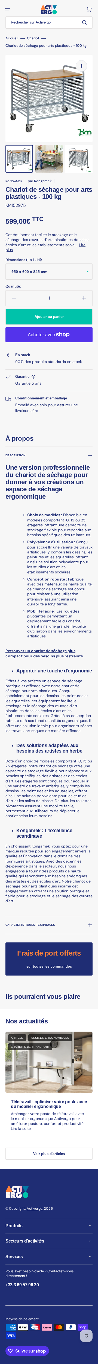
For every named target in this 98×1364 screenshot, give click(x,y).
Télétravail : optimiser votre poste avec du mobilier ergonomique (49, 1104)
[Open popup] (33, 376)
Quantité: (13, 286)
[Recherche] (85, 22)
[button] (8, 9)
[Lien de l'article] (49, 1086)
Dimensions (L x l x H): (23, 260)
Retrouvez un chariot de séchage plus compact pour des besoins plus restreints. (44, 653)
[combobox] (49, 22)
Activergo (34, 1208)
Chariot (33, 38)
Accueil (11, 38)
